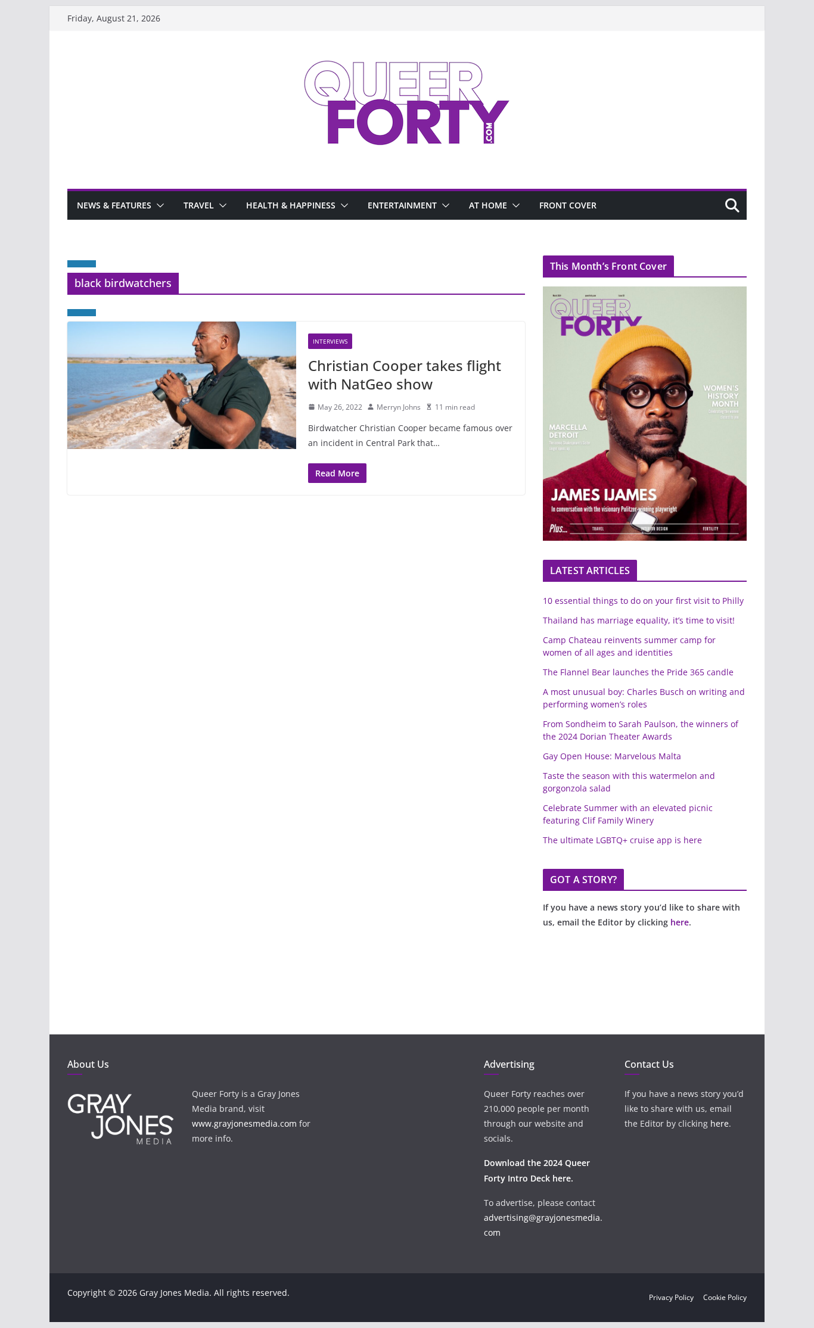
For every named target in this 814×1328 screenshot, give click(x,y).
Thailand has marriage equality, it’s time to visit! (639, 620)
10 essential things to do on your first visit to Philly (643, 600)
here (679, 922)
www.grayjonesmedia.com (244, 1123)
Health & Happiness (290, 205)
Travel (199, 205)
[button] (157, 205)
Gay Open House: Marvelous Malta (612, 756)
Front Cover (567, 205)
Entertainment (402, 205)
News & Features (114, 205)
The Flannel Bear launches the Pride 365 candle (638, 672)
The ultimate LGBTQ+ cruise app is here (622, 840)
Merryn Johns (399, 407)
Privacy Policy (671, 1297)
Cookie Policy (725, 1297)
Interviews (330, 341)
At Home (488, 205)
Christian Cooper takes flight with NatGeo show (404, 375)
